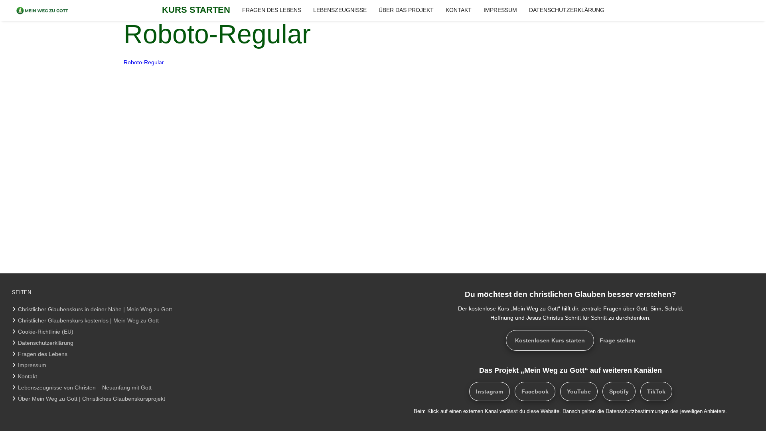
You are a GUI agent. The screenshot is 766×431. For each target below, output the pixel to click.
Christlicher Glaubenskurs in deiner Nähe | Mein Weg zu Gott (95, 309)
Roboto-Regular (144, 62)
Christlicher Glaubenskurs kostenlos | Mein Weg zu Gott (88, 320)
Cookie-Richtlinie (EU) (45, 331)
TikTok (656, 391)
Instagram (489, 391)
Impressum (32, 365)
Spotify (619, 391)
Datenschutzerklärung (45, 343)
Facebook (535, 391)
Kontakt (27, 376)
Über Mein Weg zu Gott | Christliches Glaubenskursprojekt (91, 398)
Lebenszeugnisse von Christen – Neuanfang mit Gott (85, 387)
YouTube (579, 391)
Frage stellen (617, 340)
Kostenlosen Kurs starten (550, 340)
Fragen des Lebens (42, 354)
